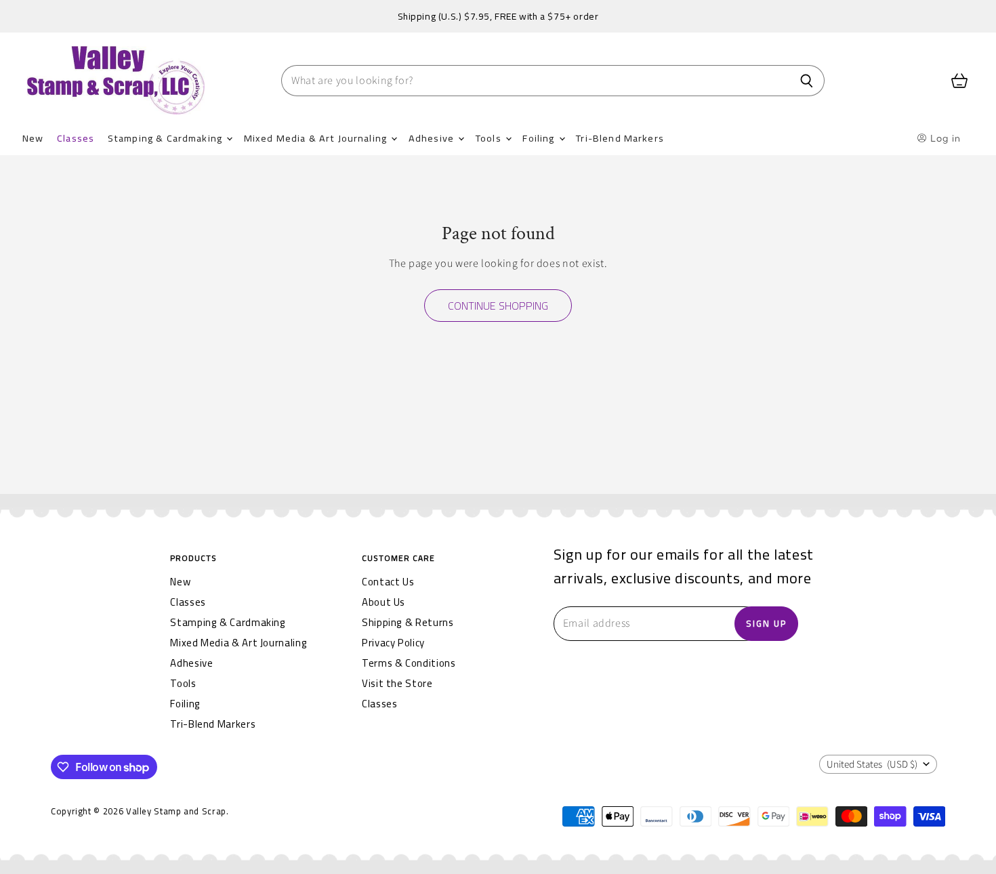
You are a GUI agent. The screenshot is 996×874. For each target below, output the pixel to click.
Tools (490, 138)
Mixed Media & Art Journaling (317, 138)
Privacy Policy (393, 642)
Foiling (539, 138)
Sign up (766, 623)
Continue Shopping (498, 305)
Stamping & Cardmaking (166, 138)
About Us (383, 602)
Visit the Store (397, 683)
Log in (944, 138)
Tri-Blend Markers (620, 138)
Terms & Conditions (409, 663)
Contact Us (388, 581)
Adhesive (433, 138)
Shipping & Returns (408, 622)
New (32, 138)
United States (872, 764)
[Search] (807, 80)
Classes (75, 138)
